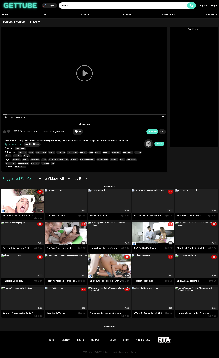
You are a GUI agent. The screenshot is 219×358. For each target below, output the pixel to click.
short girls (35, 163)
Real (91, 152)
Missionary (116, 152)
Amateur (83, 152)
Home (5, 14)
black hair (16, 159)
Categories (168, 14)
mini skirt (114, 159)
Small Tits (61, 152)
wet (52, 163)
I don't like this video (8, 131)
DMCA (126, 340)
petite (122, 159)
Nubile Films (32, 144)
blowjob (25, 159)
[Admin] (148, 143)
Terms (112, 340)
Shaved (51, 152)
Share (162, 131)
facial (44, 159)
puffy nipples (131, 159)
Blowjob (26, 156)
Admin (159, 144)
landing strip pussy (87, 159)
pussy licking (11, 163)
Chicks (98, 152)
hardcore (74, 159)
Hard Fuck (22, 152)
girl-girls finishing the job (58, 159)
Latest (44, 14)
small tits (45, 163)
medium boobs (102, 159)
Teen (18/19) (72, 152)
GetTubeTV (97, 352)
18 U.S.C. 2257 (143, 340)
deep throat (35, 159)
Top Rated (84, 14)
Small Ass (17, 156)
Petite (31, 152)
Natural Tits (127, 152)
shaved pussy (23, 163)
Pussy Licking (41, 152)
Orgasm (138, 152)
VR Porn (126, 14)
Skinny (8, 156)
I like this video (4, 131)
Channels (211, 14)
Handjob (106, 152)
